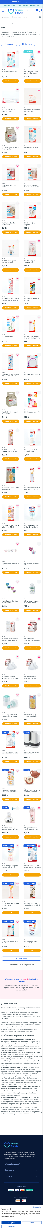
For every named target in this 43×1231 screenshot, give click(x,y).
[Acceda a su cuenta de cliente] (32, 11)
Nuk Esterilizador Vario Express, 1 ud (31, 753)
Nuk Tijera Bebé (7, 336)
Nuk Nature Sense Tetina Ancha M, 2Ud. (32, 110)
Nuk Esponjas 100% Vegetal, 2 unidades (30, 715)
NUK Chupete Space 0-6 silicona (10, 564)
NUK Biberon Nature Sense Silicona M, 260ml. (32, 904)
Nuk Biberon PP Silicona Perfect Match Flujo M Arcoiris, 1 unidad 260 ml (10, 639)
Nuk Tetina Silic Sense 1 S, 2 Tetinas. (10, 413)
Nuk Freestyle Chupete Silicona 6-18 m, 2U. (10, 866)
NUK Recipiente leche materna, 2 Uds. (31, 450)
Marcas (8, 24)
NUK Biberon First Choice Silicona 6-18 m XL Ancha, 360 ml (10, 299)
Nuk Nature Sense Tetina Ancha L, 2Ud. (10, 148)
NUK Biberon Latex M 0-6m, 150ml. (31, 299)
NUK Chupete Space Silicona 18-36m (9, 261)
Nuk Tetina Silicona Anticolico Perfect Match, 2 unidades (30, 677)
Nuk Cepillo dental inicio (10, 72)
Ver (11, 875)
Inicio (2, 24)
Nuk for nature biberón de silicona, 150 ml (31, 602)
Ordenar (10, 44)
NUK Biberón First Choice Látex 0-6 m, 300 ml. (32, 488)
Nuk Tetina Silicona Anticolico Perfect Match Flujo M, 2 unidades (10, 677)
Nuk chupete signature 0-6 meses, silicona (31, 564)
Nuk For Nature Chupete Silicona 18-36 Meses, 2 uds (32, 791)
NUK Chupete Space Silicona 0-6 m (31, 942)
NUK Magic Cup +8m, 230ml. (9, 186)
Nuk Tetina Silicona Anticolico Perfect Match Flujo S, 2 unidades (32, 639)
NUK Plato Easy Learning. (32, 374)
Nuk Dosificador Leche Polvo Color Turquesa (10, 715)
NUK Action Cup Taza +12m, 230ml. (9, 224)
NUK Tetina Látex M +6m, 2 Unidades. (10, 488)
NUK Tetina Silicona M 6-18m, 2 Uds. (10, 942)
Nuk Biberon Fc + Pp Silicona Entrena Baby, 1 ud (10, 828)
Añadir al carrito (11, 81)
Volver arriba (22, 958)
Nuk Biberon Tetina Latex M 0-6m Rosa (10, 904)
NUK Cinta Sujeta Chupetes (30, 224)
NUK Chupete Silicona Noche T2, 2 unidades (31, 526)
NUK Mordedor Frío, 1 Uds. (32, 412)
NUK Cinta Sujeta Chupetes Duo (30, 261)
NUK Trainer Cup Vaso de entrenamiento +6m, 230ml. (32, 186)
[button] (40, 11)
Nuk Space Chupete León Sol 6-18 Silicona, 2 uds (10, 791)
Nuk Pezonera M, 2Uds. (31, 147)
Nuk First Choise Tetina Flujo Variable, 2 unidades (32, 866)
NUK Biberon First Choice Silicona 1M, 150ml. (10, 526)
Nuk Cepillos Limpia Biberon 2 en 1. (9, 110)
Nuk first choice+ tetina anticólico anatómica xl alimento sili (10, 753)
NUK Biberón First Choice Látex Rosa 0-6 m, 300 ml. (10, 450)
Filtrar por (28, 44)
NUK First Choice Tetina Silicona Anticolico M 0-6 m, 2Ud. (32, 337)
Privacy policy (37, 1207)
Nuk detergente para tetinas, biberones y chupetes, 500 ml (31, 72)
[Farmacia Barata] (15, 11)
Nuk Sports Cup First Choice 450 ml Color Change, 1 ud (31, 828)
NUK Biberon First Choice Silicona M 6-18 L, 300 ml (10, 375)
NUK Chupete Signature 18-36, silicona (10, 602)
